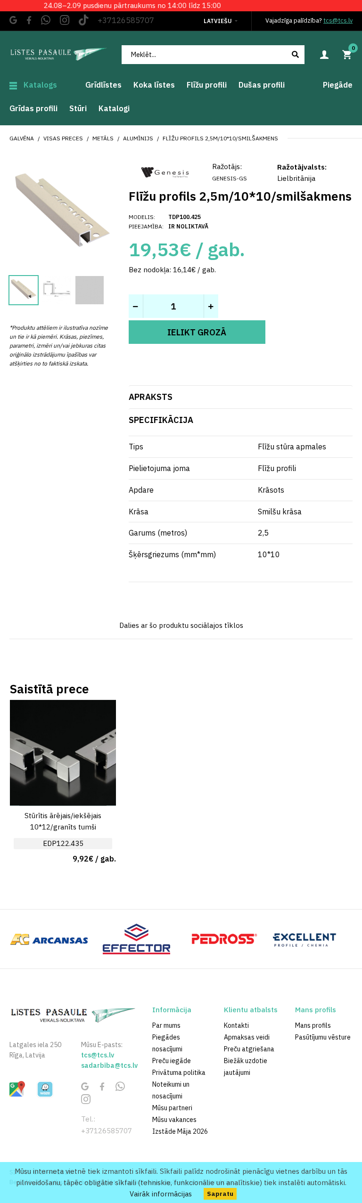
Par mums (166, 1025)
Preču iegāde (171, 1061)
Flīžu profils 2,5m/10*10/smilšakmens (220, 138)
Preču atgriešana (249, 1049)
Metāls (103, 138)
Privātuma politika (179, 1072)
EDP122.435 (63, 843)
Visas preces (63, 138)
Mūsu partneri (172, 1108)
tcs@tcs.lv (338, 20)
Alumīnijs (138, 138)
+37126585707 (126, 20)
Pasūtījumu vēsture (323, 1037)
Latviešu (218, 20)
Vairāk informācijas (161, 1193)
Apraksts (151, 396)
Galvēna (21, 138)
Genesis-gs (229, 178)
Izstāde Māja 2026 (180, 1131)
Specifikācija (161, 420)
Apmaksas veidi (247, 1037)
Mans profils (313, 1025)
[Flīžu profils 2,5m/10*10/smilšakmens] (62, 213)
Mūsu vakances (174, 1119)
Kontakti (236, 1025)
